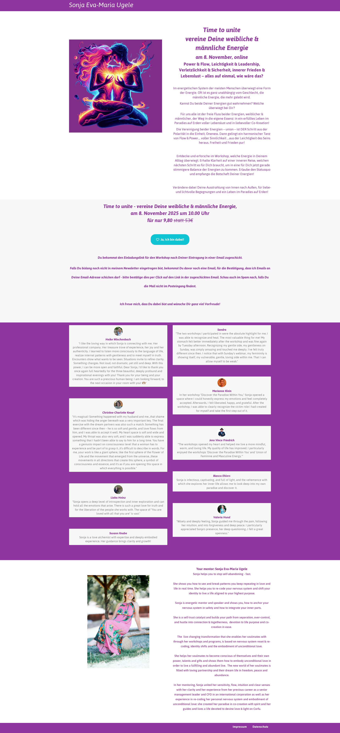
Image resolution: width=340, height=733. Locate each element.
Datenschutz (260, 726)
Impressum (240, 726)
